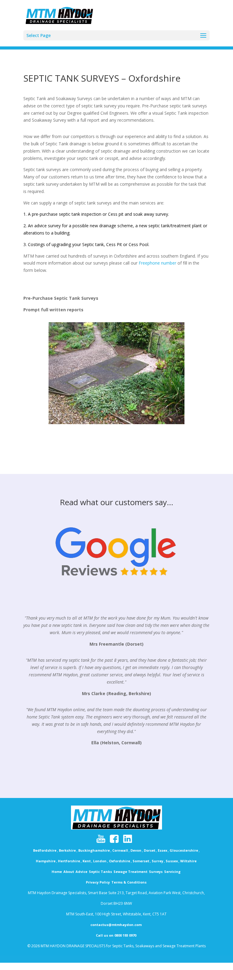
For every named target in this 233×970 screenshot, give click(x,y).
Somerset (141, 861)
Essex (162, 850)
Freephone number (157, 263)
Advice (81, 871)
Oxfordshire (119, 861)
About (68, 871)
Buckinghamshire (94, 850)
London (99, 861)
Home (57, 871)
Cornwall (120, 850)
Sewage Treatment (130, 871)
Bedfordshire (44, 850)
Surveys (156, 871)
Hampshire (46, 861)
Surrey (157, 861)
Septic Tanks (100, 871)
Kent (87, 861)
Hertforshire (69, 861)
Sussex (172, 861)
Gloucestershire (184, 850)
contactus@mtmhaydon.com (116, 924)
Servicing (172, 871)
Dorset (149, 850)
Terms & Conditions (129, 882)
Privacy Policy (98, 882)
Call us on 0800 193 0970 (116, 935)
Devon (135, 850)
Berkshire (67, 850)
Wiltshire (188, 861)
